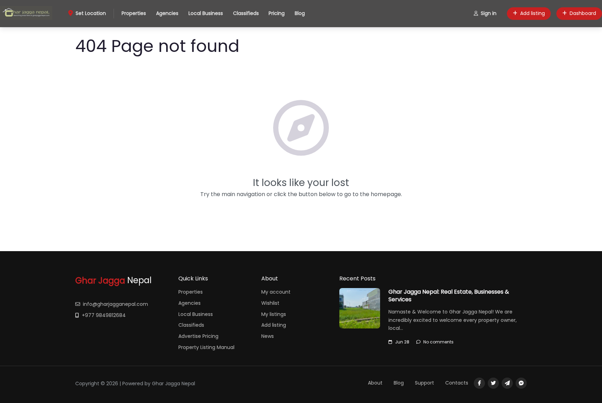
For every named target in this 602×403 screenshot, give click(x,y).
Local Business (205, 13)
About (375, 382)
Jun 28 (402, 342)
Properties (134, 13)
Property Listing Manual (206, 347)
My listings (273, 314)
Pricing (277, 13)
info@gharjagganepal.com (115, 304)
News (267, 336)
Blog (300, 13)
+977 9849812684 (104, 315)
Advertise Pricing (198, 336)
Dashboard (583, 13)
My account (276, 291)
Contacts (456, 382)
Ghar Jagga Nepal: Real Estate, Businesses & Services (448, 295)
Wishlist (270, 303)
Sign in (488, 13)
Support (424, 382)
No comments (438, 342)
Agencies (167, 13)
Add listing (532, 13)
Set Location (91, 13)
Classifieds (246, 13)
